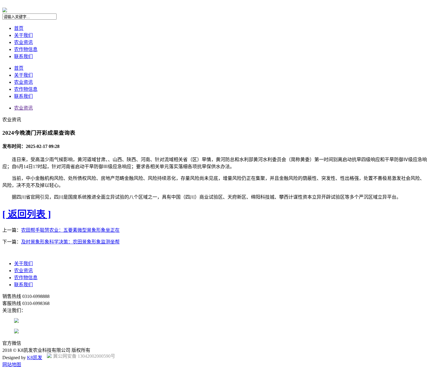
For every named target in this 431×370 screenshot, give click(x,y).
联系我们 (23, 56)
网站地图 (11, 364)
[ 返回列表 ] (26, 214)
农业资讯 (23, 42)
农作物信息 (26, 49)
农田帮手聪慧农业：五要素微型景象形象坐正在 (70, 230)
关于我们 (23, 35)
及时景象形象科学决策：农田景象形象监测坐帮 (70, 241)
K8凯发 (34, 357)
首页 (18, 28)
